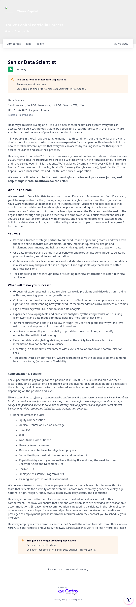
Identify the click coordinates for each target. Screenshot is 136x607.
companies (14, 44)
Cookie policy (75, 599)
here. (123, 528)
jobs (28, 44)
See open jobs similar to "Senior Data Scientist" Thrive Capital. (51, 88)
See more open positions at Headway (68, 569)
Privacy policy (60, 599)
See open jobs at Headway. (31, 84)
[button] (128, 599)
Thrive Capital (27, 11)
